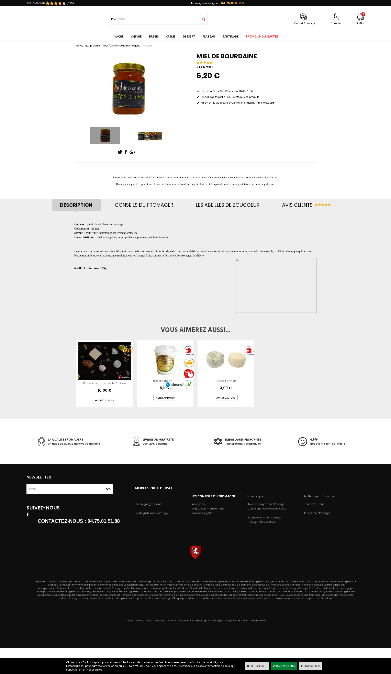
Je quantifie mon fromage (208, 508)
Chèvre (136, 36)
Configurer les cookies (261, 522)
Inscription (198, 504)
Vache (119, 36)
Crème (171, 36)
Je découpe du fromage (318, 496)
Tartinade (230, 36)
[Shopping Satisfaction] (54, 3)
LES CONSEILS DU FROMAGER (213, 496)
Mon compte (255, 496)
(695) (70, 3)
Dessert (189, 36)
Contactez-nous (313, 504)
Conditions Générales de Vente (266, 508)
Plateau (209, 36)
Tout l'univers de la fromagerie (121, 45)
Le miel (147, 45)
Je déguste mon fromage (152, 513)
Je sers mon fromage (316, 513)
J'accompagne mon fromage (266, 504)
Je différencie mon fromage (264, 517)
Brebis (154, 36)
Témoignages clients (149, 504)
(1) (215, 63)
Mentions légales (202, 513)
